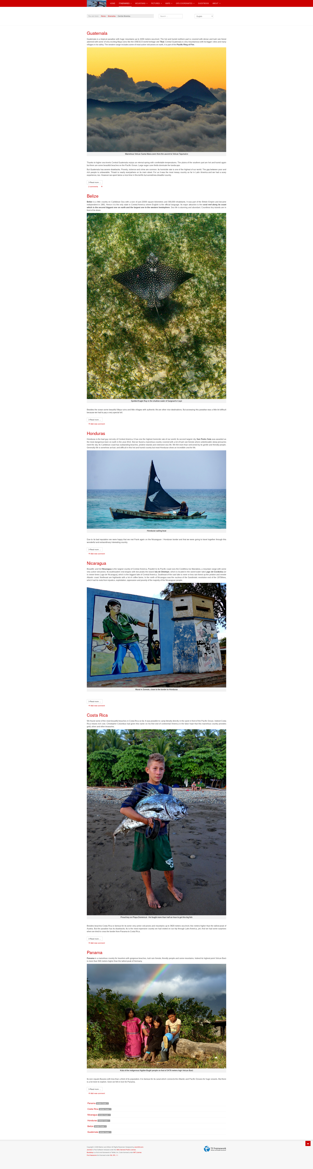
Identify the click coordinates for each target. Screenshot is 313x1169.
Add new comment (97, 424)
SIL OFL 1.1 (114, 1155)
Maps (168, 3)
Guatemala (97, 33)
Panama (94, 952)
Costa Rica (97, 715)
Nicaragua (96, 563)
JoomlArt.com (138, 1147)
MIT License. (137, 1152)
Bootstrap (90, 1152)
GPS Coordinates (184, 3)
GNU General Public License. (126, 1150)
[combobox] (171, 16)
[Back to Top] (308, 1143)
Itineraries (124, 3)
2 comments (93, 186)
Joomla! (89, 1150)
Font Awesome (92, 1155)
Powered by (215, 1149)
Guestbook (203, 3)
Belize (92, 196)
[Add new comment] (101, 186)
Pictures (155, 3)
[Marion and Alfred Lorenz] (96, 3)
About (215, 3)
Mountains (140, 3)
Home (112, 3)
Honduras (96, 433)
